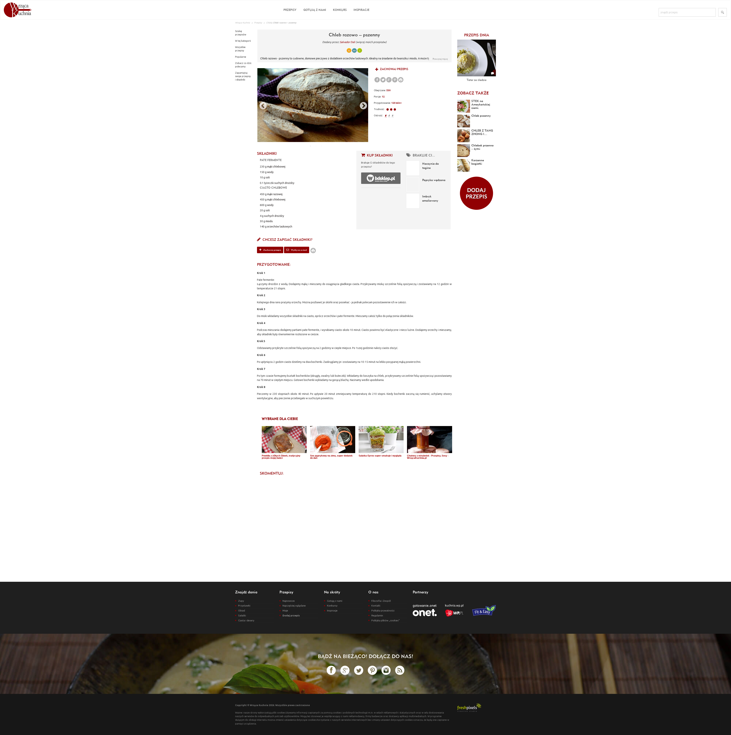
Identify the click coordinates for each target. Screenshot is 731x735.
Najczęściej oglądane (294, 605)
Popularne (240, 57)
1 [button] (310, 146)
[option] (312, 105)
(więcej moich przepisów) (371, 42)
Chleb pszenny (481, 115)
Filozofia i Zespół (381, 600)
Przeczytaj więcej (440, 58)
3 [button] (322, 146)
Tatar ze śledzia (476, 80)
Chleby (269, 23)
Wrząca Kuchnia (242, 23)
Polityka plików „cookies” (385, 620)
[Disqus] (354, 525)
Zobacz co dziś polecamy (243, 65)
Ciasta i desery (246, 620)
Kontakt (375, 605)
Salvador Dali (347, 42)
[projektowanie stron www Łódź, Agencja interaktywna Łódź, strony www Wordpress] (469, 707)
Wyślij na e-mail (298, 249)
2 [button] (316, 146)
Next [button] (361, 105)
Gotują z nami (314, 10)
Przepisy (290, 10)
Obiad (241, 610)
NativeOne (357, 464)
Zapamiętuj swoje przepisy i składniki (243, 76)
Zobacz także (473, 93)
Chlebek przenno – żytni (482, 147)
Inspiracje (361, 10)
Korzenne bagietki (477, 161)
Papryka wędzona (433, 180)
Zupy (241, 600)
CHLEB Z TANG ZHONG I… (482, 132)
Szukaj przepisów (240, 33)
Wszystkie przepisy (240, 49)
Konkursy (332, 605)
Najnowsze (289, 600)
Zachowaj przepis (393, 69)
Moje (285, 610)
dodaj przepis (476, 193)
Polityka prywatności (382, 610)
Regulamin (377, 615)
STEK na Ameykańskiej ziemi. (480, 104)
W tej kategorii (243, 41)
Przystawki (244, 605)
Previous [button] (261, 105)
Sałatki (242, 615)
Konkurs (340, 10)
